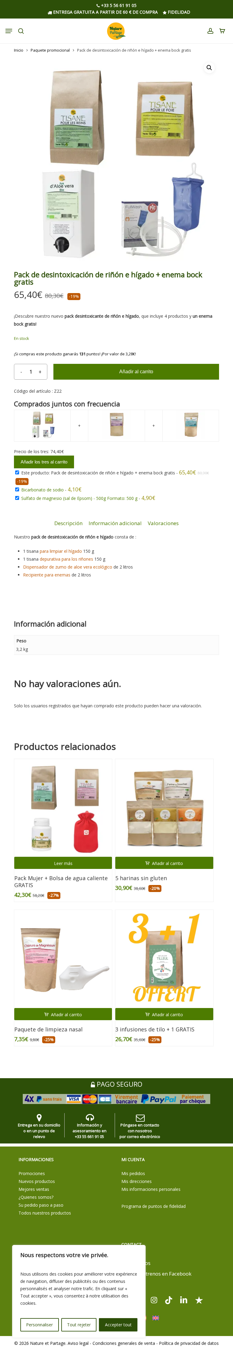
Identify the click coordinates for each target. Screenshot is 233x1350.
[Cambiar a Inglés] (155, 1318)
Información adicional (115, 523)
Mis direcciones (136, 1181)
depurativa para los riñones (66, 559)
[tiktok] (169, 1300)
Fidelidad (178, 12)
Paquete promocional (50, 50)
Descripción (68, 523)
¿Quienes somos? (36, 1197)
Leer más (63, 863)
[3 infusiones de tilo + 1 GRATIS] (164, 959)
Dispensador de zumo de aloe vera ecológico (67, 567)
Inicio (18, 50)
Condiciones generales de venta (124, 1343)
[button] (209, 67)
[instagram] (154, 1300)
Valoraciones (163, 523)
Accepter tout (118, 1325)
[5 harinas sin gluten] (164, 808)
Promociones (32, 1173)
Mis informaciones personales (151, 1189)
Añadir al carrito (136, 371)
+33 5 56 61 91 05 (118, 5)
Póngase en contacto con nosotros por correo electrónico (140, 1130)
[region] (79, 1291)
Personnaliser (39, 1325)
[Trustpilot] (199, 1300)
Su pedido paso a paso (41, 1205)
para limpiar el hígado (61, 551)
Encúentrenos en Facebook (158, 1273)
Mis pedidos (133, 1173)
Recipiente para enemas (46, 575)
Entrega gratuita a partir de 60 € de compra (105, 12)
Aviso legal (78, 1343)
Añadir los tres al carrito (44, 461)
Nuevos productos (37, 1181)
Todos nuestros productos (45, 1213)
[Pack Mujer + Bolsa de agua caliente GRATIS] (63, 808)
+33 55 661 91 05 (89, 1136)
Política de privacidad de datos (189, 1343)
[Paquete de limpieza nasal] (63, 959)
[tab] (68, 523)
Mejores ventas (34, 1189)
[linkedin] (184, 1300)
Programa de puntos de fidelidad (153, 1206)
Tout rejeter (79, 1325)
